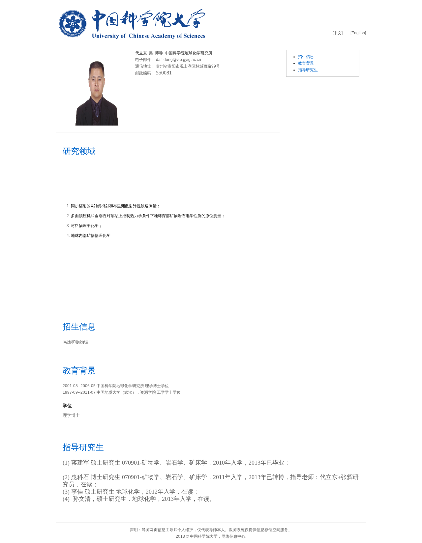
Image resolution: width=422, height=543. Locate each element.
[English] (358, 33)
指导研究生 (308, 70)
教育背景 (306, 63)
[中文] (338, 33)
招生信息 (306, 56)
